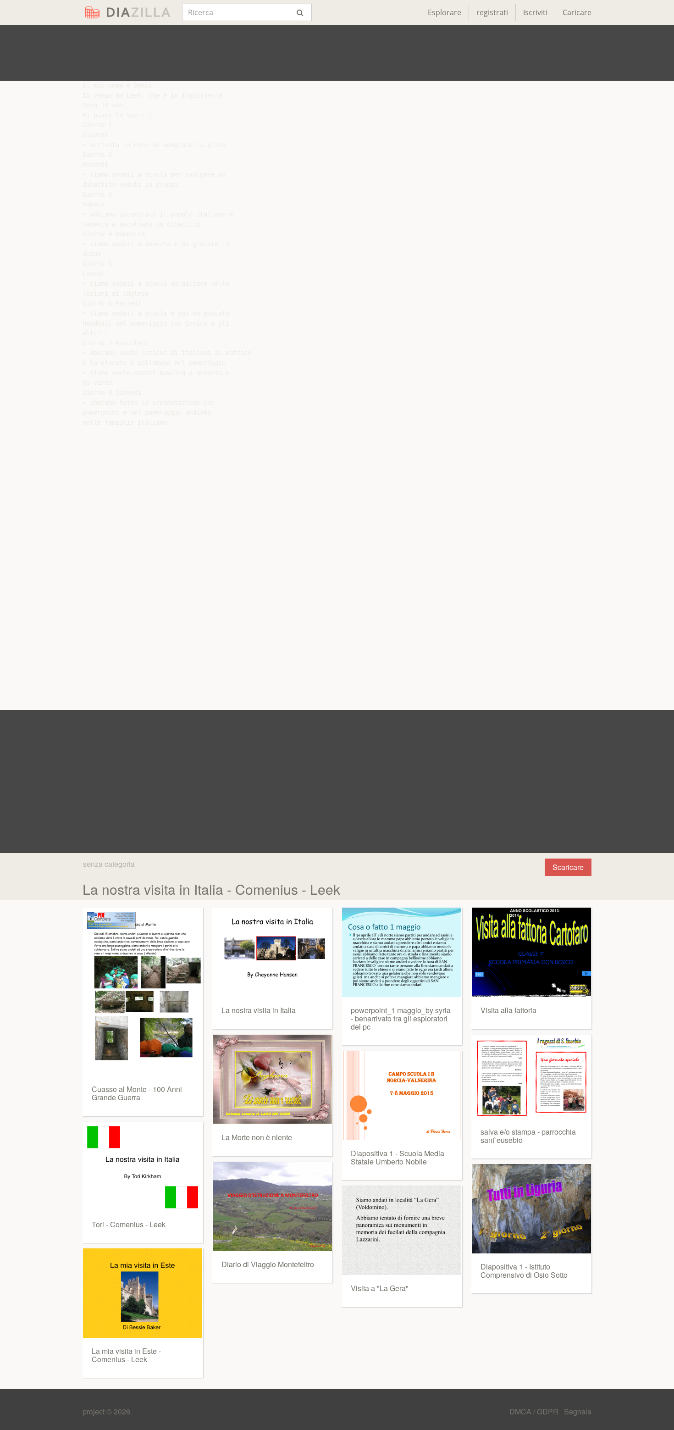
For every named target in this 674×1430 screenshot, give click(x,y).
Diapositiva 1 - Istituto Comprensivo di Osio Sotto (524, 1270)
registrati (492, 12)
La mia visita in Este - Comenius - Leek (126, 1355)
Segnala (577, 1411)
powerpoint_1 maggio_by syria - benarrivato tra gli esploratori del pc (401, 1018)
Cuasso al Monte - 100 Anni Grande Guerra (137, 1093)
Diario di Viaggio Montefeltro (267, 1264)
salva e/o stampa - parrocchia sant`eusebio (528, 1135)
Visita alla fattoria (508, 1010)
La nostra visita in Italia (258, 1010)
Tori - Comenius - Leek (129, 1224)
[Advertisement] (337, 52)
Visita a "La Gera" (380, 1288)
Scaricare (568, 867)
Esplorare (444, 12)
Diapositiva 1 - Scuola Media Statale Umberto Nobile (397, 1157)
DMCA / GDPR (534, 1411)
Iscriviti (535, 12)
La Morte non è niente (256, 1137)
